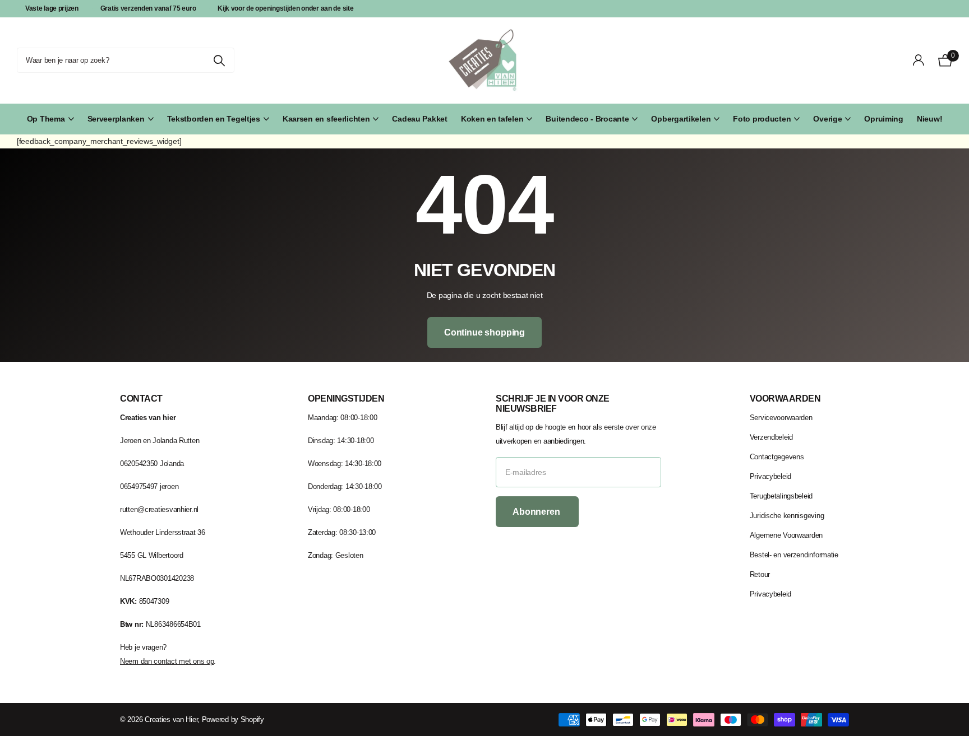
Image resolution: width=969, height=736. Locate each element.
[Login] (919, 60)
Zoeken (219, 60)
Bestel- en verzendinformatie (794, 555)
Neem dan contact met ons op (167, 661)
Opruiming (883, 118)
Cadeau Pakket (419, 118)
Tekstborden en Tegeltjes (213, 118)
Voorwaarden (785, 398)
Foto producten (762, 118)
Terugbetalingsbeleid (781, 496)
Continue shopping (484, 332)
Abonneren (537, 511)
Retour (760, 574)
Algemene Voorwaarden (786, 535)
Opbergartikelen (680, 118)
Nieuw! (929, 118)
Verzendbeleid (771, 437)
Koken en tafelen (492, 118)
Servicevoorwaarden (781, 417)
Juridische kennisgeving (787, 515)
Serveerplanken (116, 118)
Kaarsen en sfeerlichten (326, 118)
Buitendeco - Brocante (587, 118)
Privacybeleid (770, 476)
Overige (827, 118)
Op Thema (46, 118)
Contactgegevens (777, 457)
